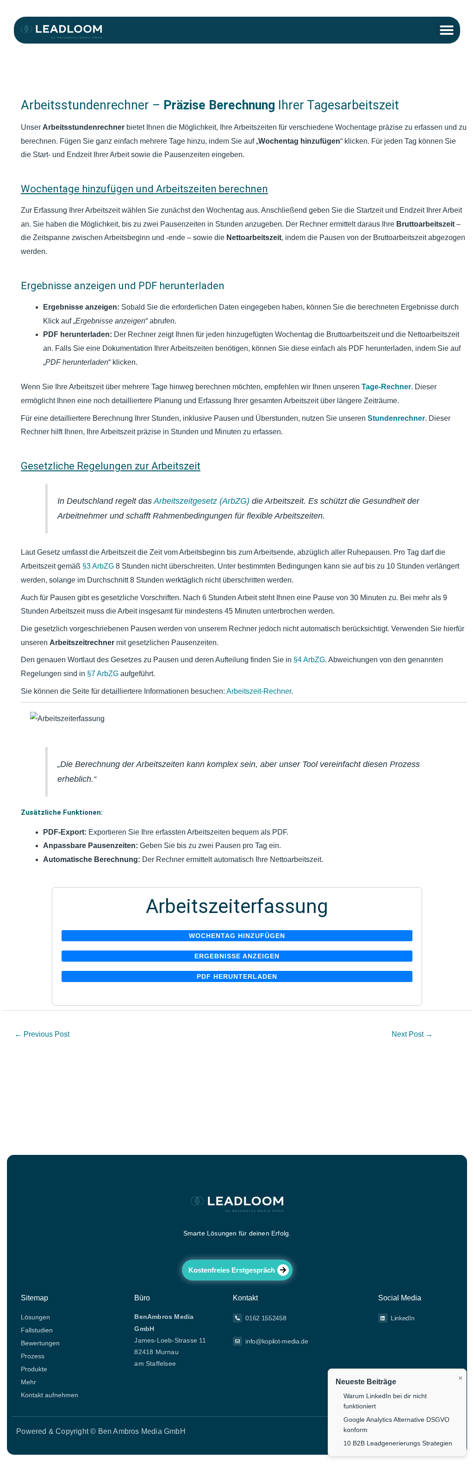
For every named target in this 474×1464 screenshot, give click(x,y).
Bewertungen (40, 1343)
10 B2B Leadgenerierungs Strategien (397, 1443)
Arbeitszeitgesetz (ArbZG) (201, 501)
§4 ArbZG (309, 660)
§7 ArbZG (102, 674)
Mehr (28, 1382)
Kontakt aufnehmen (49, 1395)
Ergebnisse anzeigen (237, 956)
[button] (447, 30)
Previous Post (41, 1034)
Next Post (412, 1034)
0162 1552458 (265, 1318)
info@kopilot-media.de (276, 1341)
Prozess (32, 1356)
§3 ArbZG (98, 566)
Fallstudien (37, 1330)
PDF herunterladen (237, 976)
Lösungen (35, 1317)
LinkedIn (403, 1318)
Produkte (34, 1369)
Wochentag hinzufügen (237, 935)
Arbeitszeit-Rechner (258, 691)
